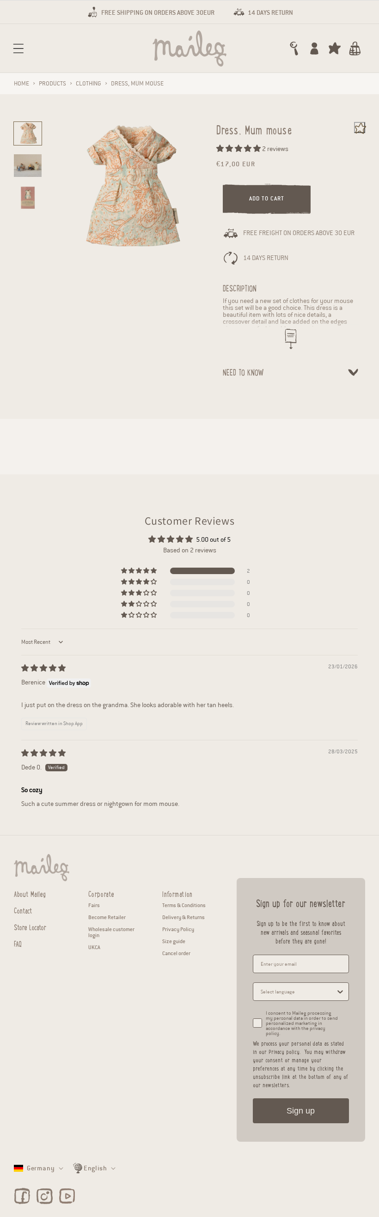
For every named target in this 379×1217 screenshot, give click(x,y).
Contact (23, 909)
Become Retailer (107, 917)
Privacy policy (284, 1051)
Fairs (94, 905)
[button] (18, 48)
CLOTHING (88, 83)
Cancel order (176, 953)
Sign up (301, 1110)
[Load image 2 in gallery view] (28, 165)
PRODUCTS (52, 83)
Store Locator (30, 926)
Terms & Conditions (184, 905)
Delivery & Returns (183, 917)
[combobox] (298, 991)
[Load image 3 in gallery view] (28, 197)
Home (21, 83)
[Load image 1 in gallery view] (28, 133)
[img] (43, 668)
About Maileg (30, 894)
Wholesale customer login (111, 932)
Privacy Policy (178, 929)
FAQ (18, 943)
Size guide (173, 941)
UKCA (94, 947)
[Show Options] (340, 991)
